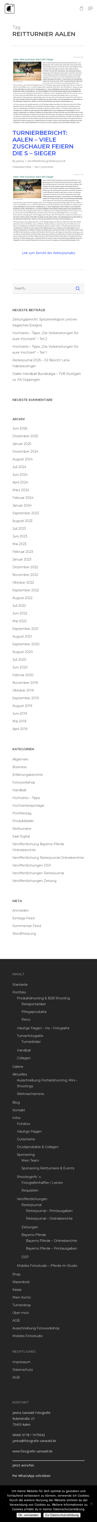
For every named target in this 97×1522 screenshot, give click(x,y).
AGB (16, 1320)
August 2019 (22, 706)
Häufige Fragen (29, 1131)
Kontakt (18, 1110)
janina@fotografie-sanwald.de (34, 1441)
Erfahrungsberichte (27, 775)
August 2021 (22, 636)
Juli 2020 (19, 660)
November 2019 (25, 683)
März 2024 (20, 490)
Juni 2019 (19, 713)
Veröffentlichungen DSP (31, 865)
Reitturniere (21, 829)
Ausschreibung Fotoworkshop (36, 1328)
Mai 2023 (19, 544)
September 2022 (25, 590)
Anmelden (20, 910)
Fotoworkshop (23, 782)
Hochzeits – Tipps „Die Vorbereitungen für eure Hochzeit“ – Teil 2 (45, 336)
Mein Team (30, 1160)
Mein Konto (21, 1297)
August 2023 (22, 521)
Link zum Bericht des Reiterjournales (48, 253)
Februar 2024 (22, 498)
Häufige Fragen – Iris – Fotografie (43, 1028)
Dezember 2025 (25, 436)
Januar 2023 (21, 559)
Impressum (21, 1362)
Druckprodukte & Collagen (38, 1147)
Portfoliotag (21, 813)
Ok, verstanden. (28, 1515)
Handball (19, 790)
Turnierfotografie (30, 1036)
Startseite (20, 985)
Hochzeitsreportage (28, 805)
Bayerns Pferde (33, 1235)
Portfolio (19, 992)
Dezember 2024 (25, 451)
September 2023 (25, 513)
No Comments (44, 167)
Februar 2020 (23, 675)
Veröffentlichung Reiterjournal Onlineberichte (48, 858)
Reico (25, 1019)
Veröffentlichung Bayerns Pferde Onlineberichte (38, 847)
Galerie (17, 1067)
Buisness (19, 767)
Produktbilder (23, 821)
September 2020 (25, 644)
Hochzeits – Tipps (26, 798)
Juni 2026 (19, 428)
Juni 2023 (19, 536)
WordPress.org (24, 934)
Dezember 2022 (25, 567)
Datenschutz (22, 1370)
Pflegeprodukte (34, 1012)
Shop (16, 1274)
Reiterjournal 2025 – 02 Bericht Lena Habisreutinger (40, 363)
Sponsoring (26, 1155)
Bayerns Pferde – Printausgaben (51, 1248)
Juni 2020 (20, 667)
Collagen (24, 1058)
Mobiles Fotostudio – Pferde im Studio (47, 1266)
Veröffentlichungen (32, 1199)
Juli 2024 (19, 467)
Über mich (20, 1313)
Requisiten (29, 1190)
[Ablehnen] (91, 1503)
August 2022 (22, 598)
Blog (16, 1102)
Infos (16, 1118)
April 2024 (20, 482)
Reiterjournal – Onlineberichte (49, 1218)
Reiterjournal (31, 1205)
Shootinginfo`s (29, 1177)
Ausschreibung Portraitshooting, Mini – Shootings (47, 1083)
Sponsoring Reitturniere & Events (47, 1168)
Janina (20, 161)
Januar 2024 (22, 505)
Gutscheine (26, 1139)
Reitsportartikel (33, 1004)
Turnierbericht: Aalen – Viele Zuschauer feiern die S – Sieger (43, 143)
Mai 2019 (19, 721)
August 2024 (22, 459)
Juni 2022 (19, 613)
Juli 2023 (19, 529)
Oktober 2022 (23, 582)
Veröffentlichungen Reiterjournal (38, 873)
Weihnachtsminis (30, 1094)
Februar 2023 (22, 552)
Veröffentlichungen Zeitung (34, 881)
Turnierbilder (31, 1042)
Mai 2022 (19, 621)
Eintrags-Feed (23, 918)
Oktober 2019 (23, 690)
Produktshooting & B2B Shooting (43, 998)
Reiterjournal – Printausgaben (49, 1211)
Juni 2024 (20, 475)
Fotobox (23, 1124)
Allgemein (20, 759)
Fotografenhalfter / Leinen (42, 1183)
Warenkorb (21, 1282)
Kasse (17, 1290)
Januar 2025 (21, 444)
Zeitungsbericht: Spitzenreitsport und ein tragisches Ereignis (44, 322)
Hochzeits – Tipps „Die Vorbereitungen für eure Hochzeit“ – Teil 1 (45, 349)
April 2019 (20, 729)
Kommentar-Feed (26, 926)
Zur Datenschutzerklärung (62, 1515)
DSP (25, 1257)
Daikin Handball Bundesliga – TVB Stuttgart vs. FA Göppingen (46, 377)
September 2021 (25, 629)
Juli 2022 (19, 606)
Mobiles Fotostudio (27, 1336)
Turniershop (21, 1305)
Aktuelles (19, 1074)
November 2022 (25, 575)
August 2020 (22, 652)
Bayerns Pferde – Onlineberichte (51, 1241)
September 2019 (25, 698)
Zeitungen (29, 1227)
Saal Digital (21, 836)
